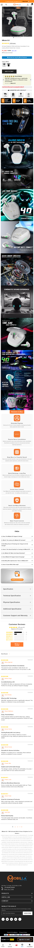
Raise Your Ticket (9, 889)
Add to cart (9, 71)
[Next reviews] (31, 80)
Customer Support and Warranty (15, 615)
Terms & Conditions (12, 932)
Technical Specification (12, 595)
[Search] (6, 5)
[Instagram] (7, 919)
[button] (31, 21)
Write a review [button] (17, 644)
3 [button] (17, 826)
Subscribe (27, 913)
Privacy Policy (23, 932)
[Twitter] (19, 919)
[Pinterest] (11, 919)
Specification (8, 589)
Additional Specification (12, 609)
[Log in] (28, 5)
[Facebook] (3, 919)
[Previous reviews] (3, 80)
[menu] (2, 5)
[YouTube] (15, 919)
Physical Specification (11, 602)
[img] (4, 660)
